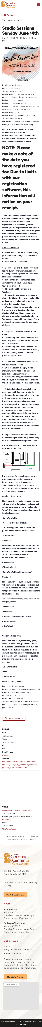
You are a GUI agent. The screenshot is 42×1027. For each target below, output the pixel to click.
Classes (5, 755)
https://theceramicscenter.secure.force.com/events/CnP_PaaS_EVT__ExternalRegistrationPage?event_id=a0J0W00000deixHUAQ (19, 764)
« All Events (7, 15)
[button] (38, 4)
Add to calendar (14, 718)
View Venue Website (9, 829)
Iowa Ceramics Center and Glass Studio (17, 810)
